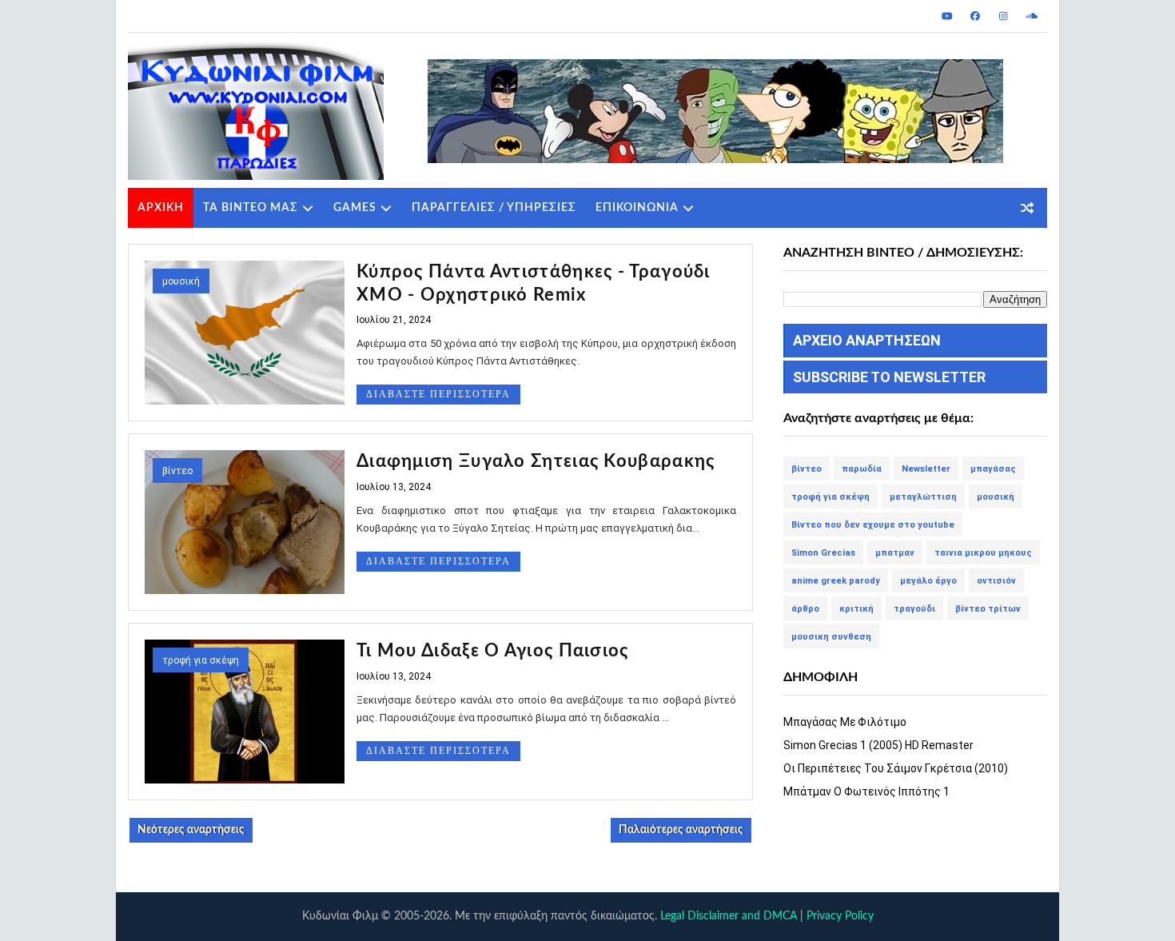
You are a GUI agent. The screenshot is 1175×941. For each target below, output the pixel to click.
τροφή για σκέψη (200, 660)
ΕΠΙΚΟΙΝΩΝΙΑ (637, 207)
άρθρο (805, 609)
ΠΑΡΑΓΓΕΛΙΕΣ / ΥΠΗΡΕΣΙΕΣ (494, 207)
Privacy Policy (840, 916)
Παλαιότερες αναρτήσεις (681, 829)
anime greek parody (835, 581)
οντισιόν (996, 581)
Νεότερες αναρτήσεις (191, 829)
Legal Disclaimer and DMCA (728, 916)
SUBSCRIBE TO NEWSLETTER (889, 377)
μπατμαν (894, 553)
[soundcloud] (1031, 16)
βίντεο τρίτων (988, 609)
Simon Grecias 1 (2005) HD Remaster (878, 745)
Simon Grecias (823, 553)
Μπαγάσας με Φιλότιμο (844, 722)
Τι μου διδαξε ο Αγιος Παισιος (492, 651)
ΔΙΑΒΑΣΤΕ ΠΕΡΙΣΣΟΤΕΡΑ (438, 394)
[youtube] (947, 16)
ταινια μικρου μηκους (983, 553)
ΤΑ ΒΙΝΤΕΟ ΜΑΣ (250, 207)
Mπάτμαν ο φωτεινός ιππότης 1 (866, 791)
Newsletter (926, 469)
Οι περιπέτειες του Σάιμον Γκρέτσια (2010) (895, 768)
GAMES (354, 207)
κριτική (856, 609)
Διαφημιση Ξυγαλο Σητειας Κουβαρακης (535, 461)
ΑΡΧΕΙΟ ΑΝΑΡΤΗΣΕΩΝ (867, 340)
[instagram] (1003, 16)
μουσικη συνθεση (831, 637)
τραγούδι (914, 609)
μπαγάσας (993, 469)
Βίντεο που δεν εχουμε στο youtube (872, 525)
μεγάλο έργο (928, 581)
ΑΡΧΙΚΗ (160, 207)
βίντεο (177, 470)
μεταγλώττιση (923, 497)
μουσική (181, 281)
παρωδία (862, 469)
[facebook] (975, 16)
